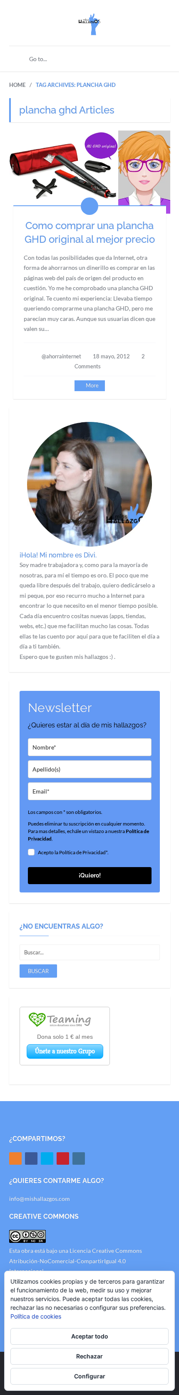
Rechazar (89, 1356)
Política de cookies (35, 1316)
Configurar (89, 1376)
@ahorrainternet (61, 356)
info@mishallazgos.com (39, 1198)
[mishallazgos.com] (89, 30)
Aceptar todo (89, 1336)
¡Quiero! (90, 875)
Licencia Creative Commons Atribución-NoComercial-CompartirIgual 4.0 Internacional (75, 1260)
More (92, 385)
